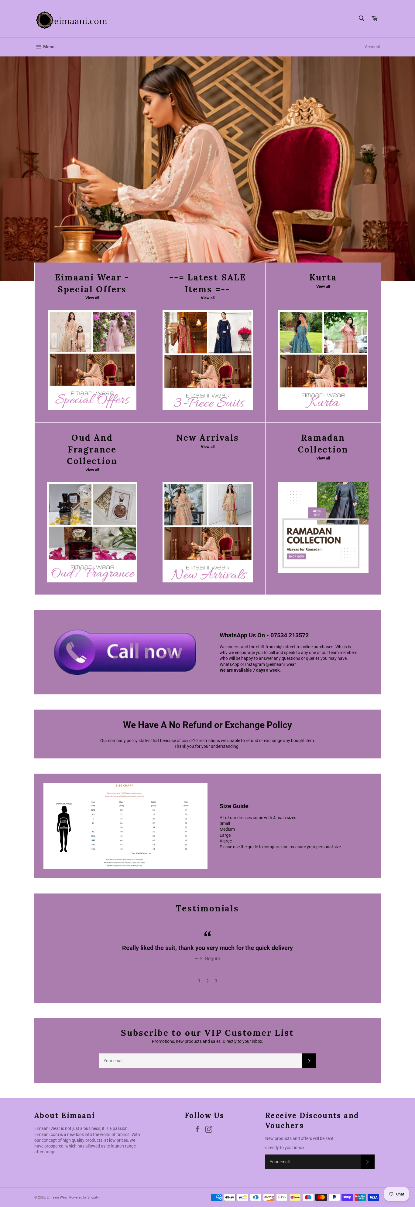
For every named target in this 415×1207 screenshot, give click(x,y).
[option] (207, 168)
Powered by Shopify (84, 1197)
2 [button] (207, 980)
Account (373, 46)
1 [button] (199, 980)
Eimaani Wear (57, 1197)
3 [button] (216, 980)
